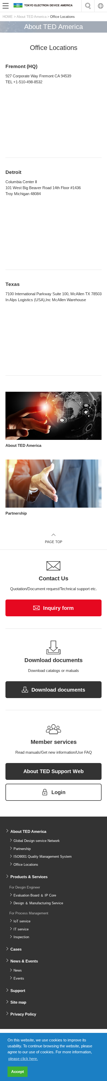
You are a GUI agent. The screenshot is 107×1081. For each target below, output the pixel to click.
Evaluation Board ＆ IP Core (35, 895)
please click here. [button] (23, 1058)
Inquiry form (58, 608)
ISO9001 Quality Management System (43, 856)
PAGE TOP (53, 542)
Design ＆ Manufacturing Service (38, 903)
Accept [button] (17, 1071)
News (18, 970)
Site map (18, 1002)
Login (58, 792)
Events (19, 978)
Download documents (58, 690)
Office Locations (26, 865)
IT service (21, 929)
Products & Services (29, 877)
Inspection (21, 937)
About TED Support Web (53, 771)
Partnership (22, 849)
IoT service (22, 921)
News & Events (24, 961)
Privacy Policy (23, 1014)
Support (17, 990)
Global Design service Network (37, 841)
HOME (8, 17)
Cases (16, 949)
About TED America (31, 17)
